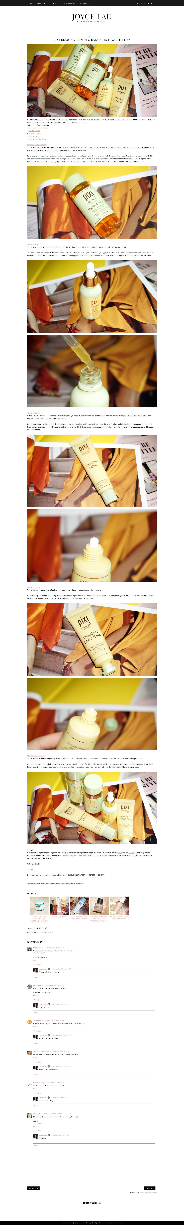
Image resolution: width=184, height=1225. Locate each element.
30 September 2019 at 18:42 (55, 1083)
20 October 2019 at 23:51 (53, 1114)
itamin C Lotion (34, 587)
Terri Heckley (38, 1020)
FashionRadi (38, 948)
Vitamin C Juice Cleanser (38, 128)
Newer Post (33, 1188)
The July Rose (38, 1123)
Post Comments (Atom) (148, 1193)
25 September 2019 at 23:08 (61, 1004)
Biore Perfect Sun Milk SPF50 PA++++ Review (79, 917)
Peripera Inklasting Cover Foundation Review (119, 917)
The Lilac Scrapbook (41, 1051)
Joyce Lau (43, 969)
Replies (38, 965)
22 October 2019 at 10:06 (60, 1135)
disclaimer (70, 883)
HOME (30, 3)
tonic (120, 853)
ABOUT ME (41, 3)
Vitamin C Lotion (35, 136)
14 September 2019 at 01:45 (54, 985)
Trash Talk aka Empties (59, 916)
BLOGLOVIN (72, 875)
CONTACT (54, 3)
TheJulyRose (38, 1114)
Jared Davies (38, 985)
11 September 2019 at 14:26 (54, 948)
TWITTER (81, 875)
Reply (35, 960)
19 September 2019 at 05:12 (60, 1051)
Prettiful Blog (38, 1083)
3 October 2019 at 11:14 (59, 1098)
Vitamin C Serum (35, 133)
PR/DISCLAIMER (69, 3)
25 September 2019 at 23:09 (61, 1066)
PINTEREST (91, 875)
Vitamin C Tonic (34, 131)
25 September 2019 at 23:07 (61, 969)
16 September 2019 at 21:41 (54, 1020)
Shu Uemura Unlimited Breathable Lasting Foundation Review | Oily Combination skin (99, 919)
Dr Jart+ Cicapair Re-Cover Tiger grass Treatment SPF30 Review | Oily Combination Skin (39, 919)
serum (131, 853)
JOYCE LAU (92, 16)
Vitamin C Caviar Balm (37, 139)
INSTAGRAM (101, 875)
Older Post (150, 1188)
